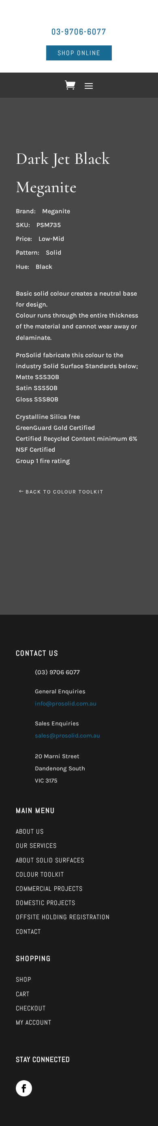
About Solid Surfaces (50, 860)
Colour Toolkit (40, 874)
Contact (28, 931)
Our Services (36, 845)
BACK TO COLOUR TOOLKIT (65, 492)
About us (30, 831)
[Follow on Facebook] (24, 1088)
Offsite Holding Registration (63, 917)
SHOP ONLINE (79, 53)
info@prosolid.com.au (65, 703)
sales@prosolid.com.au (67, 735)
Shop (23, 979)
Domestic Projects (45, 903)
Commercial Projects (49, 888)
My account (33, 1022)
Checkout (31, 1008)
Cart (23, 994)
